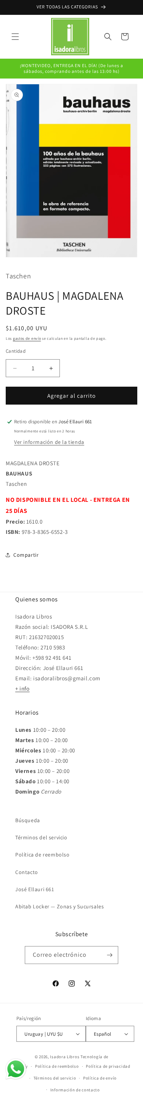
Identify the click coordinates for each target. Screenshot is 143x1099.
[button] (15, 36)
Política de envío (100, 1078)
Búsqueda (27, 820)
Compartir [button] (26, 554)
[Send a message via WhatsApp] (16, 1069)
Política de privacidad (108, 1066)
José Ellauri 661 (34, 889)
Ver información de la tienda (49, 442)
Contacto (26, 872)
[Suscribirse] (109, 955)
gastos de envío (27, 338)
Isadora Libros (64, 1056)
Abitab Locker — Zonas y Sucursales (59, 906)
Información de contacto (75, 1090)
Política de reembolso (42, 854)
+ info (22, 688)
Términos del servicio (41, 837)
